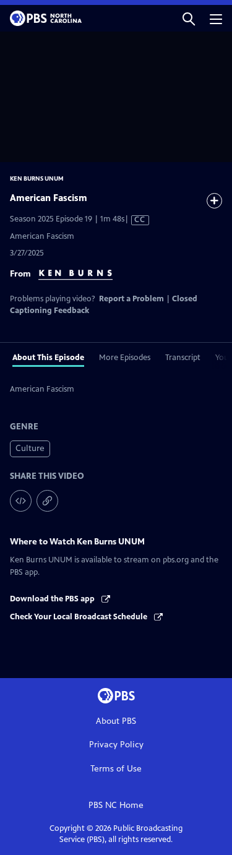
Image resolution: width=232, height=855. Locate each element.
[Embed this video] (21, 501)
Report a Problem (131, 299)
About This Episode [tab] (48, 358)
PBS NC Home (116, 805)
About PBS (116, 721)
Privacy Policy (116, 744)
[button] (189, 18)
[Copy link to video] (47, 501)
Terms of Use (116, 768)
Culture (30, 448)
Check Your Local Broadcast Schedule (79, 617)
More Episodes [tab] (124, 358)
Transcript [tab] (182, 358)
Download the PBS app (53, 599)
